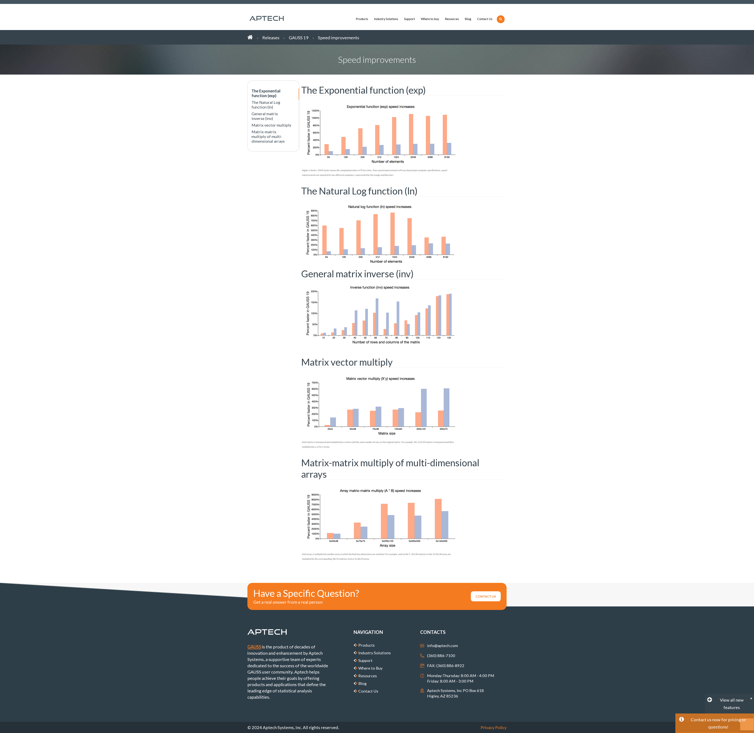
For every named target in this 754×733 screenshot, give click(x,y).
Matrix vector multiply (271, 125)
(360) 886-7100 (441, 655)
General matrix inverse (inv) (265, 116)
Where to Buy (370, 668)
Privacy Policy (494, 727)
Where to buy (430, 19)
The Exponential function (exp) (266, 93)
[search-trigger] (501, 19)
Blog (468, 19)
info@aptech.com (442, 645)
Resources (452, 19)
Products (362, 19)
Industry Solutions (386, 19)
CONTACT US (486, 596)
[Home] (254, 37)
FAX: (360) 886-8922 (445, 665)
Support (409, 19)
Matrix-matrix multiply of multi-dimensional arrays (268, 136)
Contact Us (484, 19)
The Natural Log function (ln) (266, 104)
